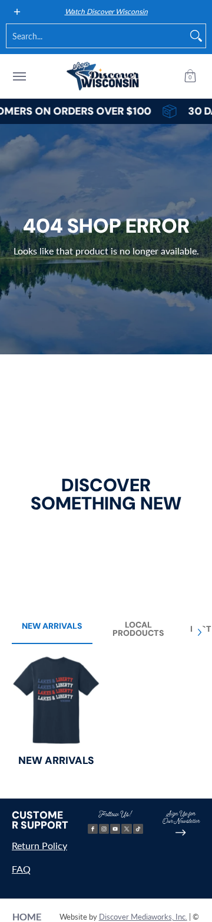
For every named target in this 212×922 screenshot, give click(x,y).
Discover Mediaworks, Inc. (143, 916)
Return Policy (39, 845)
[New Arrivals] (56, 700)
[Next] (199, 632)
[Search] (196, 36)
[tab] (52, 629)
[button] (190, 76)
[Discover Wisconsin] (103, 76)
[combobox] (96, 36)
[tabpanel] (106, 718)
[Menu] (19, 76)
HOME (26, 916)
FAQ (21, 868)
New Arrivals (56, 760)
